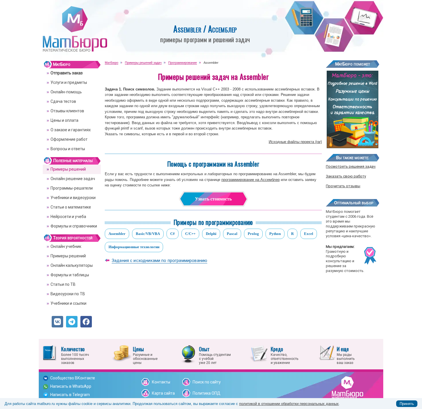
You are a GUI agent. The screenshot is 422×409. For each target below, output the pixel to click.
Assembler (117, 233)
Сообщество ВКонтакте (72, 378)
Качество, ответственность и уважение (284, 355)
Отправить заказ (67, 73)
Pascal (232, 233)
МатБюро (61, 64)
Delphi (211, 233)
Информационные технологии (134, 247)
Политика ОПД (206, 393)
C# (172, 233)
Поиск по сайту (207, 382)
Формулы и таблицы (70, 275)
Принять (407, 404)
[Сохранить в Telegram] (72, 321)
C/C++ (190, 233)
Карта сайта (163, 393)
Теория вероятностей (72, 237)
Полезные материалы (73, 160)
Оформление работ (69, 139)
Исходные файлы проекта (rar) (295, 142)
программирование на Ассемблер (250, 180)
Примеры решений (68, 169)
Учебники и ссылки (68, 303)
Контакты (161, 382)
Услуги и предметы (69, 82)
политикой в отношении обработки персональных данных (289, 404)
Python (275, 233)
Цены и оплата (64, 120)
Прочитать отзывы (343, 186)
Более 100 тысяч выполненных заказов (75, 355)
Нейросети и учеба (68, 216)
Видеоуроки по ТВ (68, 294)
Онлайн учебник (66, 246)
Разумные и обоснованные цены (145, 355)
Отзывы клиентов (67, 111)
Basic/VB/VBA (148, 233)
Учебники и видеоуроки (73, 197)
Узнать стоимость (213, 198)
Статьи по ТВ (63, 284)
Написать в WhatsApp (70, 386)
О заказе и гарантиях (71, 130)
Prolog (253, 233)
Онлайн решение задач (73, 178)
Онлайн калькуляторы (72, 265)
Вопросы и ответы (68, 148)
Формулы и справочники (74, 226)
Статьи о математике (71, 207)
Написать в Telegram (70, 394)
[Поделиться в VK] (57, 321)
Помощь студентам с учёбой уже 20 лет (215, 355)
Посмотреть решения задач (350, 166)
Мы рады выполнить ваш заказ (346, 355)
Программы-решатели (72, 188)
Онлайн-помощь (66, 92)
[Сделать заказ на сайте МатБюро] (352, 146)
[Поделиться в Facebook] (86, 321)
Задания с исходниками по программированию (159, 260)
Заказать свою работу (346, 176)
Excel (308, 233)
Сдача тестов (63, 101)
